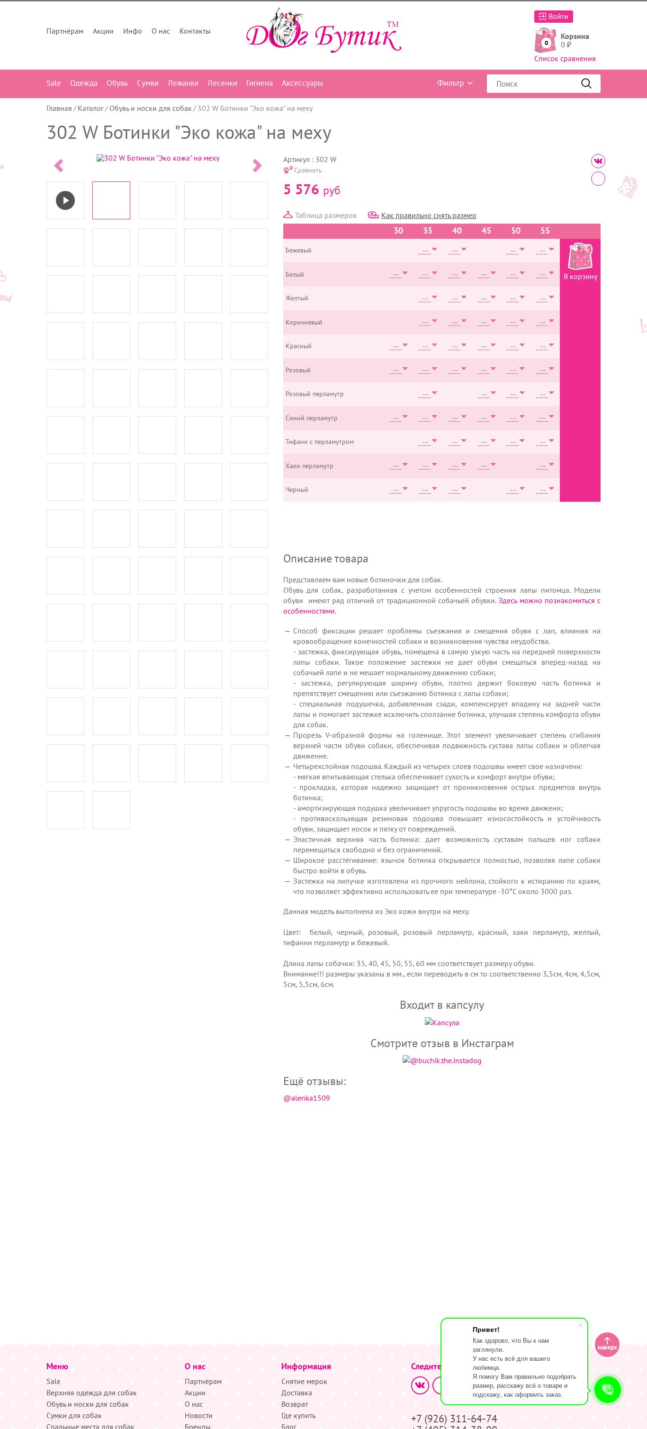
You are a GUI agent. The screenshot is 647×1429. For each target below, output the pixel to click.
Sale (53, 83)
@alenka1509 (306, 1098)
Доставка (296, 1392)
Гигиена (259, 83)
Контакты (195, 31)
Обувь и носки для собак (150, 108)
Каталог (91, 108)
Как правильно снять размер (428, 215)
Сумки (148, 83)
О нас (161, 31)
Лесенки (222, 83)
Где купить (298, 1415)
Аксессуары (302, 83)
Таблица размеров (326, 215)
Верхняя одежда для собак (91, 1392)
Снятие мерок (304, 1381)
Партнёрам (64, 31)
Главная (59, 108)
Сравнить (308, 170)
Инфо (132, 31)
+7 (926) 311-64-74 (454, 1418)
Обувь (117, 83)
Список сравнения (565, 58)
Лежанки (183, 83)
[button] (57, 162)
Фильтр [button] (450, 82)
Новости (199, 1415)
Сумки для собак (74, 1415)
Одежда (84, 83)
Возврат (294, 1404)
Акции (103, 31)
